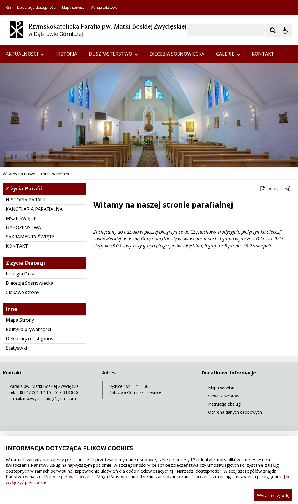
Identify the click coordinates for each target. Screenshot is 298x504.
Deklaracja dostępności (36, 7)
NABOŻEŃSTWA (23, 227)
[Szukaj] (272, 30)
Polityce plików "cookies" (68, 476)
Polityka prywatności (28, 329)
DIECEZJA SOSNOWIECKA (177, 54)
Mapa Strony (20, 320)
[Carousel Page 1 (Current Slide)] (56, 156)
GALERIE (225, 54)
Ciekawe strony (22, 292)
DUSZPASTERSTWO (110, 54)
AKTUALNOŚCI (22, 54)
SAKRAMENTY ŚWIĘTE (30, 237)
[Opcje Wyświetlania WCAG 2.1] (285, 30)
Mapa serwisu (73, 7)
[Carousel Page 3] (67, 156)
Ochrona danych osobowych (235, 412)
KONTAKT (263, 54)
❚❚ (12, 156)
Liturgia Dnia (20, 273)
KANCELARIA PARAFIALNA (34, 209)
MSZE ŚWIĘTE (21, 218)
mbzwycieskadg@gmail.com (49, 398)
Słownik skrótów (223, 396)
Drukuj (272, 188)
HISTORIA (66, 54)
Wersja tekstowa (104, 7)
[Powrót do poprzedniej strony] (288, 188)
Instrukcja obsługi (224, 404)
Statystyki (16, 348)
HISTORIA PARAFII (25, 200)
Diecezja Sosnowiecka (29, 283)
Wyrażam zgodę (273, 495)
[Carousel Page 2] (62, 156)
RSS (8, 7)
